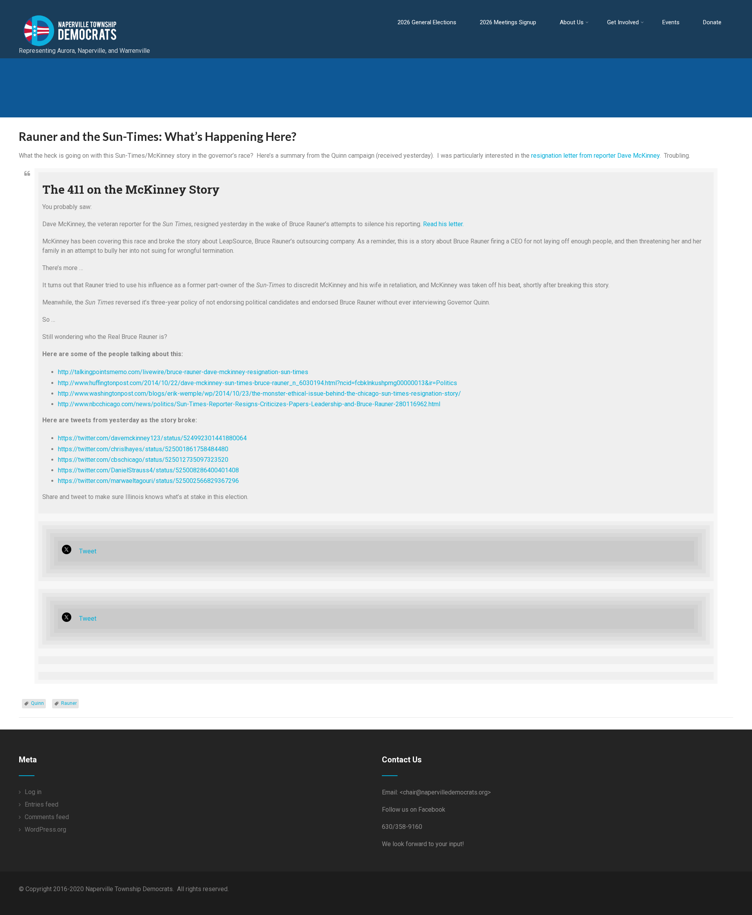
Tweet (87, 551)
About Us (572, 22)
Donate (712, 22)
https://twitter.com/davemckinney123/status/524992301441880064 (152, 438)
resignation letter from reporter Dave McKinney (595, 155)
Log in (33, 792)
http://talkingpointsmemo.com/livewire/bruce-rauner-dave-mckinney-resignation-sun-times (183, 372)
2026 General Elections (427, 22)
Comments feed (47, 817)
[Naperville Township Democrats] (103, 7)
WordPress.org (45, 829)
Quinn (37, 703)
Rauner (69, 703)
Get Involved (623, 22)
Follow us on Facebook (413, 809)
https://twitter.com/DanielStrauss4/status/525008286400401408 (148, 470)
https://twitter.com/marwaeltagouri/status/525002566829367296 (148, 481)
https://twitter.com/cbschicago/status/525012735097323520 (143, 459)
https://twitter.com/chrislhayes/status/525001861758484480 (143, 449)
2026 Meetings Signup (508, 22)
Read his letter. (443, 224)
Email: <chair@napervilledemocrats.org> (436, 792)
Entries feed (41, 804)
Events (671, 22)
